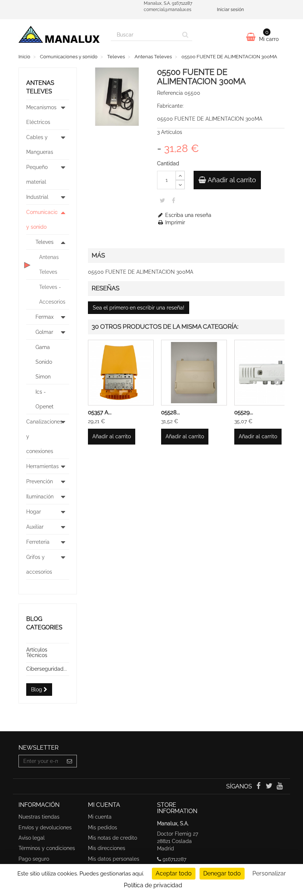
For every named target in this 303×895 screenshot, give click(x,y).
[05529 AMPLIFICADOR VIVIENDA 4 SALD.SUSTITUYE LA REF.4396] (267, 372)
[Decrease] (180, 184)
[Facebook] (258, 786)
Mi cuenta (100, 817)
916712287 (174, 859)
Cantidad (168, 163)
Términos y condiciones (46, 848)
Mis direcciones (106, 848)
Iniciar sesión (230, 9)
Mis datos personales (113, 859)
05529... (243, 412)
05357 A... (100, 412)
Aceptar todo (174, 873)
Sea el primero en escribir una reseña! (138, 308)
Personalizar (269, 873)
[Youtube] (280, 786)
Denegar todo (222, 873)
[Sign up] (69, 761)
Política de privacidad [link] (153, 885)
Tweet (162, 200)
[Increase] (180, 175)
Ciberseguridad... (46, 669)
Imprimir (174, 222)
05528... (170, 412)
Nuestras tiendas (38, 817)
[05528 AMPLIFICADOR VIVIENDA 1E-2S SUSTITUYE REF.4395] (194, 372)
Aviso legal (31, 838)
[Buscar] (185, 34)
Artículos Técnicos (36, 652)
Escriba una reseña (187, 215)
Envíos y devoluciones (45, 827)
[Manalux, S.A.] (59, 36)
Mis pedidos (102, 827)
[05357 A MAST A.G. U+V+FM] (121, 372)
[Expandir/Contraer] (63, 115)
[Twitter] (270, 786)
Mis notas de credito (112, 838)
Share (173, 200)
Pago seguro (33, 859)
